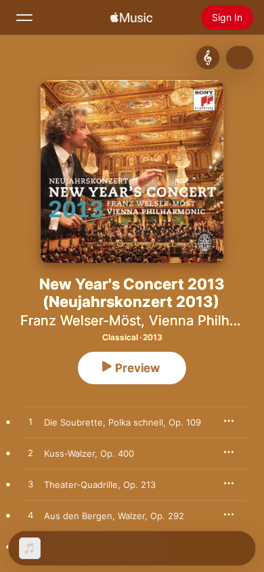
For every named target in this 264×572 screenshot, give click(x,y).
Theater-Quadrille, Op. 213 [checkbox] (100, 484)
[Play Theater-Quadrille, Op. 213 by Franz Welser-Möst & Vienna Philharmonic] (30, 484)
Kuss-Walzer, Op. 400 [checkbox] (89, 453)
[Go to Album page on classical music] (208, 57)
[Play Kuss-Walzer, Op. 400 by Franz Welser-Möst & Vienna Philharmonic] (30, 453)
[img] (131, 18)
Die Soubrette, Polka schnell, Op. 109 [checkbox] (122, 422)
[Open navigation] (24, 18)
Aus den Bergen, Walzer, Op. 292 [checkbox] (114, 515)
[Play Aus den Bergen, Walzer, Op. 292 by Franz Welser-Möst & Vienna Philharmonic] (30, 516)
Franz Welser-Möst (80, 320)
